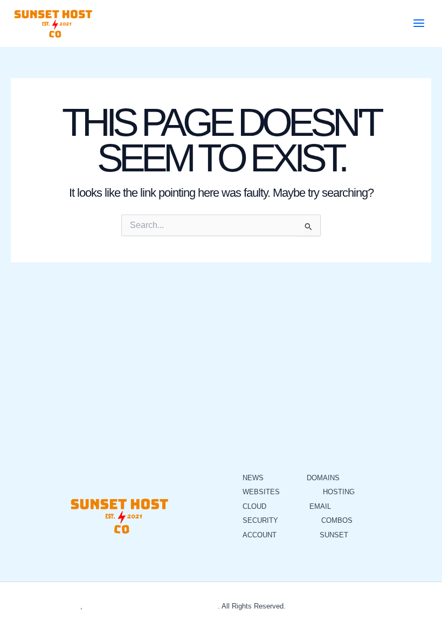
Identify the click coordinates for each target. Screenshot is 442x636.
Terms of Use (338, 606)
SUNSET (334, 535)
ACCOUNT (260, 535)
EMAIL (320, 506)
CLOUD (254, 506)
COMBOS (337, 520)
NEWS (253, 478)
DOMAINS (323, 478)
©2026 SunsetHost (50, 606)
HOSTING (339, 492)
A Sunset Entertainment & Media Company (151, 606)
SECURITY (260, 520)
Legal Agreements (393, 606)
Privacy (300, 606)
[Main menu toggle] (418, 23)
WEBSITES (261, 492)
